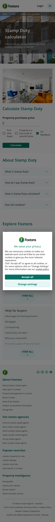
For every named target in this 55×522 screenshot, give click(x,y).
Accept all (27, 277)
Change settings (27, 284)
